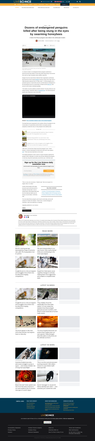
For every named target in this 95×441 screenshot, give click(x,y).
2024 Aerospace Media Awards (53, 223)
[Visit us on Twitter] (53, 1)
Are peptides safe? (56, 7)
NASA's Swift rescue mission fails (43, 7)
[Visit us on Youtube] (57, 1)
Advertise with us (53, 430)
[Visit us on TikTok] (61, 1)
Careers (10, 432)
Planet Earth (41, 4)
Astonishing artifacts (31, 407)
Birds (49, 25)
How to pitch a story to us (56, 432)
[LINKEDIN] (27, 217)
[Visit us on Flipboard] (59, 1)
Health (30, 4)
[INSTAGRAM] (25, 217)
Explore (57, 4)
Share (25, 45)
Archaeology (25, 4)
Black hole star (66, 7)
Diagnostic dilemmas (31, 406)
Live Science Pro (76, 7)
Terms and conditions (75, 427)
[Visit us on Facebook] (51, 1)
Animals (19, 4)
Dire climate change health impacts (28, 7)
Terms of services (36, 173)
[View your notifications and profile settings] (77, 2)
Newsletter (53, 45)
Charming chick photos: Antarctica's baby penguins (52, 194)
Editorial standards (33, 432)
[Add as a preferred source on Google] (47, 422)
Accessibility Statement (14, 427)
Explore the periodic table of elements (52, 407)
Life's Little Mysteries (31, 403)
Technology (52, 4)
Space (47, 4)
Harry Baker (41, 40)
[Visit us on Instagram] (55, 1)
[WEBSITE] (28, 217)
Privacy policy (12, 430)
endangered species (27, 210)
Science (35, 4)
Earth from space (57, 224)
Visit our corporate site (68, 418)
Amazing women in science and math (52, 405)
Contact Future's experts (35, 427)
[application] (38, 106)
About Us (51, 427)
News (59, 40)
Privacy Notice (25, 174)
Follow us (47, 45)
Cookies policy (32, 430)
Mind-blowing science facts (68, 410)
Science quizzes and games (68, 403)
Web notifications (74, 430)
